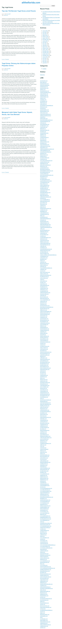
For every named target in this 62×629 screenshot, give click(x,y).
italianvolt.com (43, 207)
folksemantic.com (43, 204)
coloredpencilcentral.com (45, 189)
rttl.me (41, 617)
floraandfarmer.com (44, 176)
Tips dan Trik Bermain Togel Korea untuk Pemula (19, 11)
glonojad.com (42, 344)
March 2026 (45, 35)
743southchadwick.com (44, 182)
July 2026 (44, 32)
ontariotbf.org (42, 117)
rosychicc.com (43, 282)
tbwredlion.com (43, 572)
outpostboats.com (43, 283)
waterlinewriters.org (44, 463)
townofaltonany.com (44, 397)
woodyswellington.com (44, 558)
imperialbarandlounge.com (45, 192)
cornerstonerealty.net (44, 543)
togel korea (6, 15)
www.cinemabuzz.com (44, 537)
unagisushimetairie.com (44, 124)
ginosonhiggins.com (44, 389)
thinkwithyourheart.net (44, 195)
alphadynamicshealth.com (45, 591)
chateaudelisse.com (43, 147)
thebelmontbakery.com (44, 111)
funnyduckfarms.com (44, 595)
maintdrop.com (43, 134)
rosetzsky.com (43, 343)
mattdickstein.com (43, 475)
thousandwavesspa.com (44, 423)
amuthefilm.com (43, 331)
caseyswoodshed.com (44, 439)
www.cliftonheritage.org (44, 520)
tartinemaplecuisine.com (44, 369)
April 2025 (45, 45)
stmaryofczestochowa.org (45, 359)
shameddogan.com (43, 465)
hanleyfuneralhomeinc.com (45, 224)
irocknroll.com (43, 198)
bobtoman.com (43, 136)
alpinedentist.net (43, 140)
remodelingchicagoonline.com (46, 523)
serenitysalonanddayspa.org (45, 92)
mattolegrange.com (43, 381)
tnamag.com (42, 453)
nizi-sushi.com (43, 372)
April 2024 (45, 62)
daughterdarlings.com (44, 88)
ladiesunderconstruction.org (45, 165)
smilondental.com (43, 233)
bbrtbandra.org (43, 128)
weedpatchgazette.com (44, 214)
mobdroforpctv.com (44, 289)
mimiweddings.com (44, 620)
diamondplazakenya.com (45, 571)
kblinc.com (42, 215)
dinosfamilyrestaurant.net (45, 169)
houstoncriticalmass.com (44, 305)
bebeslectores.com (43, 166)
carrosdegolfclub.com (44, 173)
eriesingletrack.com (44, 217)
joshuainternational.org (44, 484)
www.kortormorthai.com (45, 501)
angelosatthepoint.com (44, 434)
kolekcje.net (42, 260)
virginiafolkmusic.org (44, 256)
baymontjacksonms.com (44, 395)
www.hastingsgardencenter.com (46, 547)
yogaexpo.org (42, 270)
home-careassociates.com (45, 272)
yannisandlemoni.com (44, 212)
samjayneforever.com (44, 579)
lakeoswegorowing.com (44, 605)
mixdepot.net (42, 539)
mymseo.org (42, 611)
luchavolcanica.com (44, 414)
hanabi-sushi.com (43, 533)
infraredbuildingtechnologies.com (46, 170)
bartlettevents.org (43, 156)
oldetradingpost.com (44, 163)
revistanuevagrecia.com (44, 346)
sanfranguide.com (43, 301)
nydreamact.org (43, 122)
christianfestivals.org (44, 384)
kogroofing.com (43, 138)
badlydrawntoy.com (44, 476)
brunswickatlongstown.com (45, 368)
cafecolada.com (43, 295)
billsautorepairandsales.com (45, 573)
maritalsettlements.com (44, 392)
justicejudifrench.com (44, 360)
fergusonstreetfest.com (44, 578)
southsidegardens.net (44, 550)
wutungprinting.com (44, 391)
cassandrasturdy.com (44, 291)
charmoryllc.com (43, 302)
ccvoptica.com (43, 529)
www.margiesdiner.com (44, 513)
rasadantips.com (43, 99)
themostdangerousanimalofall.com (46, 307)
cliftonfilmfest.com (43, 191)
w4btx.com (42, 228)
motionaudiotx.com (44, 616)
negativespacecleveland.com (45, 399)
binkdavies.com (43, 325)
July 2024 (44, 58)
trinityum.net (42, 552)
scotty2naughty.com (44, 349)
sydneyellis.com (43, 246)
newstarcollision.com (44, 234)
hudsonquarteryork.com (44, 562)
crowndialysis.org (43, 247)
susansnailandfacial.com (44, 485)
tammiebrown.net (43, 376)
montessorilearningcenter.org (45, 576)
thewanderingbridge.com (45, 362)
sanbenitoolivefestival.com (45, 292)
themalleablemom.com (44, 363)
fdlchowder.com (43, 514)
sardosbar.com (43, 205)
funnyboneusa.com (43, 408)
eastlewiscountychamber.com (45, 311)
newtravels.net (43, 108)
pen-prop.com (42, 486)
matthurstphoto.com (44, 581)
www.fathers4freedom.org (45, 489)
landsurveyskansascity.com (45, 505)
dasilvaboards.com (43, 315)
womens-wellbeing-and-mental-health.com (48, 254)
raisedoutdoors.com (44, 194)
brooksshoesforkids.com (44, 455)
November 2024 (46, 52)
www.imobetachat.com (44, 473)
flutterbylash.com (43, 592)
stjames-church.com (44, 347)
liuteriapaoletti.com (43, 401)
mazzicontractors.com (44, 553)
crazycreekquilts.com (44, 324)
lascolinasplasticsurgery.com (45, 518)
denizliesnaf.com (43, 442)
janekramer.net (43, 370)
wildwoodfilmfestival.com (45, 150)
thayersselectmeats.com (44, 456)
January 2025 (45, 49)
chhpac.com (42, 613)
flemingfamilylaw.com (44, 602)
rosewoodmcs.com (43, 540)
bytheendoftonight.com (44, 285)
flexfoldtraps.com (43, 498)
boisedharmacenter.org (44, 276)
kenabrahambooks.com (44, 328)
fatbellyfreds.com (43, 559)
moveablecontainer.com (44, 157)
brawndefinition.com (44, 321)
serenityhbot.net (43, 482)
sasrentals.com (43, 236)
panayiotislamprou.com (44, 144)
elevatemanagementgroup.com (46, 598)
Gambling (44, 68)
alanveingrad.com (43, 388)
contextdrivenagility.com (44, 355)
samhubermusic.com (44, 626)
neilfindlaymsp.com (44, 426)
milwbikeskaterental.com (45, 394)
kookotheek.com (43, 143)
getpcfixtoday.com (43, 127)
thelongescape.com (43, 379)
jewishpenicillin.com (44, 252)
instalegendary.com (43, 118)
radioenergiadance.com (44, 141)
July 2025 (44, 42)
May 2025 (44, 43)
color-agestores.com (44, 278)
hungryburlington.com (44, 366)
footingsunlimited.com (44, 508)
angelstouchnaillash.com (44, 230)
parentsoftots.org (43, 466)
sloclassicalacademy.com (45, 314)
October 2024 (45, 54)
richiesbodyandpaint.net (44, 85)
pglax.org (42, 398)
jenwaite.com (42, 597)
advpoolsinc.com (43, 433)
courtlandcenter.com (44, 424)
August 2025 (45, 41)
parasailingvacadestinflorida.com (46, 588)
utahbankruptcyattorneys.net (45, 196)
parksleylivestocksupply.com (45, 275)
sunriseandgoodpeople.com (45, 402)
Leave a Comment (5, 59)
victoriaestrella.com (44, 421)
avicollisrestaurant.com (44, 427)
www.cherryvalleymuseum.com (46, 160)
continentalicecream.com (45, 323)
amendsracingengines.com (45, 500)
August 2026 (45, 30)
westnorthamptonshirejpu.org (45, 151)
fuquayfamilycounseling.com (45, 607)
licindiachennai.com (44, 86)
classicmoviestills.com (44, 294)
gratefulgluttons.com (44, 288)
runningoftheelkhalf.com (45, 492)
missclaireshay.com (43, 80)
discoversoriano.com (44, 296)
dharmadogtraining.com (44, 614)
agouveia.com (42, 608)
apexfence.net (42, 627)
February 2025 (45, 48)
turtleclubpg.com (43, 418)
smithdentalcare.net (43, 623)
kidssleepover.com (43, 107)
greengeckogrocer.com (44, 240)
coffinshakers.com (43, 357)
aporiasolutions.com (44, 457)
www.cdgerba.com (43, 565)
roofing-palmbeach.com (44, 185)
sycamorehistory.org (44, 542)
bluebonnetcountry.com (44, 130)
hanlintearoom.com (43, 594)
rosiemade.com (43, 220)
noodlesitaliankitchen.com (45, 121)
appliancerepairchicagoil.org (45, 115)
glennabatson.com (43, 317)
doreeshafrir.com (43, 350)
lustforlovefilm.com (43, 333)
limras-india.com (43, 82)
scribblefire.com (43, 269)
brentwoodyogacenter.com (45, 524)
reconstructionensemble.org (45, 411)
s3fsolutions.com (43, 178)
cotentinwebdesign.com (44, 162)
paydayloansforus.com (44, 109)
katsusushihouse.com (44, 339)
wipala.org (42, 279)
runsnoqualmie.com (44, 510)
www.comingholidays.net (45, 299)
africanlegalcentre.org (44, 337)
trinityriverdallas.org (44, 265)
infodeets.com (42, 89)
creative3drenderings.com (45, 468)
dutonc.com (42, 378)
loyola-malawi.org (43, 281)
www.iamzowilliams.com (45, 546)
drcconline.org (43, 428)
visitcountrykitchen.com (44, 385)
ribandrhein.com (43, 259)
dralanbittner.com (43, 211)
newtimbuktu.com (43, 101)
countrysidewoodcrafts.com (45, 114)
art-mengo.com (43, 373)
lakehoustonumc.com (44, 478)
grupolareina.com (43, 159)
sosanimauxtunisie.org (44, 137)
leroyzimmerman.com (44, 600)
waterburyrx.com (43, 431)
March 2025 (45, 46)
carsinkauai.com (43, 585)
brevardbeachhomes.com (45, 179)
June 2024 (44, 59)
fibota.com (42, 563)
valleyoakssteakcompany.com (45, 437)
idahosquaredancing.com (45, 201)
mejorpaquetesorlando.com (45, 225)
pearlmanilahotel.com (44, 133)
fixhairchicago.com (43, 440)
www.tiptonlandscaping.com (45, 526)
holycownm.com (43, 415)
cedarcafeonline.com (44, 93)
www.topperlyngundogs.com (45, 491)
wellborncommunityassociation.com (47, 149)
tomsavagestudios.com (44, 253)
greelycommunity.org (44, 340)
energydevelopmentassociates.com (46, 175)
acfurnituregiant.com (44, 95)
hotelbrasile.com (43, 153)
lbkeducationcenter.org (44, 263)
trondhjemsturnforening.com (45, 569)
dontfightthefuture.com (44, 186)
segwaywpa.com (43, 459)
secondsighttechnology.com (45, 237)
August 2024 (45, 56)
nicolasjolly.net (43, 334)
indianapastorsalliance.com (45, 436)
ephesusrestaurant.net (44, 556)
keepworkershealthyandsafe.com (46, 120)
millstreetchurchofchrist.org (45, 587)
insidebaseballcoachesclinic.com (46, 584)
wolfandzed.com (43, 534)
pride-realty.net (43, 589)
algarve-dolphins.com (44, 386)
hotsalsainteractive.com (44, 91)
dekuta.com (42, 536)
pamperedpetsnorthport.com (45, 218)
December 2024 (46, 51)
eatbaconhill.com (43, 104)
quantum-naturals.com (44, 575)
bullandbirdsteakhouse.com (45, 517)
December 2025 (46, 39)
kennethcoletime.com (44, 365)
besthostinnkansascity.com (45, 621)
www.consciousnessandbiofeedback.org (47, 544)
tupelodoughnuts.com (44, 221)
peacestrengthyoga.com (44, 495)
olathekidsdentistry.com (44, 223)
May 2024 (44, 61)
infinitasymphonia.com (44, 336)
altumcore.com (43, 450)
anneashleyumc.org (44, 504)
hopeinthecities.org (43, 286)
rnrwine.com (42, 604)
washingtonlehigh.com (44, 530)
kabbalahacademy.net (44, 231)
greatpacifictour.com (44, 420)
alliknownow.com (43, 310)
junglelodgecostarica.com (45, 382)
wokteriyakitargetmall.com (45, 243)
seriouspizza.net (43, 447)
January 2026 (45, 38)
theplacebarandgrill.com (44, 430)
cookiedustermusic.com (44, 410)
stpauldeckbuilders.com (44, 507)
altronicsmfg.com (43, 102)
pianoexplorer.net (43, 549)
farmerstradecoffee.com (44, 469)
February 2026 (45, 36)
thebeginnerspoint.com (44, 298)
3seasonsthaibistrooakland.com (46, 267)
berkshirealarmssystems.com (45, 208)
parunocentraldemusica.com (45, 566)
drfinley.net (42, 601)
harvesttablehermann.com (45, 172)
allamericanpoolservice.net (45, 250)
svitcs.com (42, 446)
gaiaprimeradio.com (44, 375)
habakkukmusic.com (44, 479)
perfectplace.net (43, 266)
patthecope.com (43, 444)
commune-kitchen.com (44, 330)
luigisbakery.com (43, 531)
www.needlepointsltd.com (45, 515)
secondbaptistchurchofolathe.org (46, 610)
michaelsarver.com (43, 238)
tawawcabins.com (43, 202)
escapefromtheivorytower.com (46, 180)
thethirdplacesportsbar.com (45, 555)
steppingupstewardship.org (45, 527)
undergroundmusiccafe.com (45, 624)
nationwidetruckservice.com (45, 417)
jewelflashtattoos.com (44, 125)
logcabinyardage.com (44, 471)
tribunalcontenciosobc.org (45, 312)
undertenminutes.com (44, 96)
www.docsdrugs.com (44, 511)
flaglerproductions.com (44, 320)
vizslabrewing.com (43, 209)
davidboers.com (43, 472)
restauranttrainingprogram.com (46, 249)
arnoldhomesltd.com (44, 188)
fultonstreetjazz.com (44, 154)
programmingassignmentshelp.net (46, 105)
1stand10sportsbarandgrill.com (46, 227)
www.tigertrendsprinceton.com (46, 488)
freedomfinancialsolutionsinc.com (46, 497)
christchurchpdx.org (44, 327)
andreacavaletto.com (44, 273)
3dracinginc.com (43, 304)
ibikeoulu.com (43, 356)
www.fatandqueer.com (44, 502)
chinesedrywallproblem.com (45, 404)
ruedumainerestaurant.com (45, 341)
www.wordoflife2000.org (45, 199)
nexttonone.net (43, 481)
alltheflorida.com (31, 2)
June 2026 (44, 33)
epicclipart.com (43, 131)
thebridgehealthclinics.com (45, 462)
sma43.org (42, 521)
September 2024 (46, 55)
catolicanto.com (43, 262)
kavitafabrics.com (43, 413)
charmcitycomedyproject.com (45, 352)
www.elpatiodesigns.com (45, 560)
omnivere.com (43, 98)
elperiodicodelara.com (44, 83)
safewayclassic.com (44, 112)
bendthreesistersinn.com (44, 405)
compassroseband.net (44, 449)
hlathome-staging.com (44, 241)
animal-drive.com (43, 452)
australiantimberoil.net (44, 167)
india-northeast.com (44, 183)
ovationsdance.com (43, 257)
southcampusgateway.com (45, 146)
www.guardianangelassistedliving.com (47, 568)
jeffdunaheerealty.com (44, 494)
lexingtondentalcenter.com (45, 244)
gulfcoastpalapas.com (44, 460)
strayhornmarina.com (44, 318)
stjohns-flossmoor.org (44, 407)
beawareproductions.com (45, 353)
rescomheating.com (44, 618)
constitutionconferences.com (45, 443)
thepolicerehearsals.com (44, 308)
